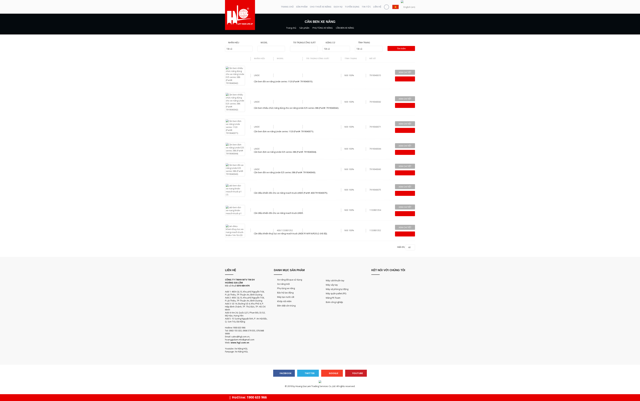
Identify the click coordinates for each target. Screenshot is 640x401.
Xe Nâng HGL (241, 351)
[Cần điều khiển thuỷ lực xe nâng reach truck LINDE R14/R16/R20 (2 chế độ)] (235, 230)
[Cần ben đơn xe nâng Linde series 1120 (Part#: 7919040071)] (235, 126)
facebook (285, 373)
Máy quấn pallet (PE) (336, 293)
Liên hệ (377, 6)
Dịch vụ (338, 6)
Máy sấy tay (332, 284)
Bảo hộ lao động (285, 292)
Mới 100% (349, 75)
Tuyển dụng (352, 6)
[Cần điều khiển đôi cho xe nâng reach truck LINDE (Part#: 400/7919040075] (235, 189)
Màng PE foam (333, 297)
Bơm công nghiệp (334, 302)
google (333, 373)
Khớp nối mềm (284, 301)
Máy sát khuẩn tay (335, 280)
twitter (309, 373)
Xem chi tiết (405, 72)
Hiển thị (403, 247)
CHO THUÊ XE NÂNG (320, 6)
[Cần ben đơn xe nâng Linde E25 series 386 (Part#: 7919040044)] (235, 148)
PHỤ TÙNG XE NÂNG (322, 27)
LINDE (257, 75)
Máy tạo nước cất (285, 296)
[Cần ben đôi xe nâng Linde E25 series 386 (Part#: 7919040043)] (235, 169)
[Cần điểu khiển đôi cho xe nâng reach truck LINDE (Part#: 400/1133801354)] (235, 209)
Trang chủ (287, 6)
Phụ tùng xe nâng (286, 288)
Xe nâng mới (283, 283)
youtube (357, 373)
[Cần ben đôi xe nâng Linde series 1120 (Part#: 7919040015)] (235, 75)
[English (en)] (408, 7)
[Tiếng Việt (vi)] (395, 6)
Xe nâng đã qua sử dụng (289, 279)
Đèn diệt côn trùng (286, 305)
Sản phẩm (302, 6)
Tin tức (366, 6)
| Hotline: (247, 397)
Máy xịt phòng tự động (337, 289)
